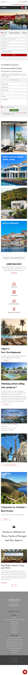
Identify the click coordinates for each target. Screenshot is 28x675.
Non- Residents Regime (14, 652)
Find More (6, 360)
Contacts (14, 619)
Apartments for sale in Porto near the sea (14, 648)
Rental (25, 32)
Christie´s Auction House (14, 632)
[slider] (12, 423)
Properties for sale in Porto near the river (14, 642)
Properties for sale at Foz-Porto (14, 640)
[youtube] (11, 614)
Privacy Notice (7, 114)
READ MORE (4, 585)
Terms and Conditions (22, 112)
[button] (12, 587)
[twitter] (14, 614)
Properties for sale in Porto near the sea (14, 644)
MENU (4, 8)
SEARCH (14, 55)
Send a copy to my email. (9, 107)
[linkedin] (19, 614)
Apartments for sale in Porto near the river (14, 646)
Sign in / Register (22, 1)
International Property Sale (10, 464)
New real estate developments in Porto (14, 650)
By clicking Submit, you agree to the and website (15, 113)
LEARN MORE (14, 273)
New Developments (15, 32)
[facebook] (8, 614)
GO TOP (13, 663)
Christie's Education (14, 630)
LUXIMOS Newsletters (14, 624)
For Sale (5, 32)
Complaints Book (14, 634)
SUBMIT (14, 110)
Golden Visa (14, 654)
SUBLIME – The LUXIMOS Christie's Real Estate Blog (14, 621)
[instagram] (16, 614)
